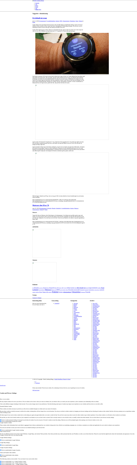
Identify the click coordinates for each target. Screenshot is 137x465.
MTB (61, 21)
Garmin (72, 287)
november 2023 (96, 306)
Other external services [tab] (5, 431)
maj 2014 (95, 366)
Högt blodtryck (81, 287)
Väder (74, 338)
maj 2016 (95, 343)
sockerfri (102, 289)
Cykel (65, 287)
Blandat (53, 208)
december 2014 (96, 357)
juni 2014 (95, 365)
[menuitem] (70, 8)
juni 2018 (95, 335)
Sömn (76, 21)
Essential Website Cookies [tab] (6, 406)
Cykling (75, 310)
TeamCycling (76, 334)
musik (61, 289)
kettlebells (94, 287)
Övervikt (87, 292)
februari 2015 (96, 355)
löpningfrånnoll (42, 289)
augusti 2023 (95, 307)
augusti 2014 (95, 362)
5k (32, 287)
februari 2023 (96, 311)
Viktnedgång (76, 292)
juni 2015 (95, 349)
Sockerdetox (91, 289)
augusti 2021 (95, 315)
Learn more (36, 390)
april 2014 (95, 367)
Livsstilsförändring (51, 21)
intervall (87, 287)
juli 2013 (95, 374)
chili (62, 287)
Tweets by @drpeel (36, 297)
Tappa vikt (45, 292)
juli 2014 (95, 364)
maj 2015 (95, 351)
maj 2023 (95, 308)
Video (74, 339)
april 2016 (95, 344)
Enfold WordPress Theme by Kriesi (62, 379)
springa (37, 292)
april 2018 (95, 337)
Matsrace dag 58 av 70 (40, 205)
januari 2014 (95, 371)
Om (36, 4)
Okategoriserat (66, 21)
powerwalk (77, 289)
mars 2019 (95, 331)
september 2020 (96, 324)
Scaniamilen (86, 289)
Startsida (37, 3)
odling (67, 289)
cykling (68, 287)
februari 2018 (96, 338)
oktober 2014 (96, 360)
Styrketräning (76, 333)
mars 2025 (95, 303)
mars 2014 (95, 369)
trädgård (50, 292)
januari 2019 (95, 334)
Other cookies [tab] (3, 456)
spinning (33, 292)
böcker (60, 287)
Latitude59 (56, 303)
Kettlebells (58, 208)
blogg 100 (56, 287)
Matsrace (76, 208)
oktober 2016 (96, 339)
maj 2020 (95, 329)
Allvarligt (49, 208)
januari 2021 (95, 319)
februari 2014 (96, 370)
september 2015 (96, 347)
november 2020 (96, 321)
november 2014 (96, 358)
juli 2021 (95, 316)
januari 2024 (95, 304)
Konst (36, 7)
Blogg (36, 5)
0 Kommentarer (42, 21)
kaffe (74, 313)
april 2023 (95, 310)
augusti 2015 (95, 348)
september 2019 (96, 330)
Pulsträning (72, 21)
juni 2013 (95, 375)
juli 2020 (95, 326)
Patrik (33, 22)
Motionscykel (54, 289)
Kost (102, 288)
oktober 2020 (96, 322)
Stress (40, 292)
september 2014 (96, 361)
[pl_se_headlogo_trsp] (38, 0)
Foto (74, 311)
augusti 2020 (95, 325)
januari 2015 (95, 356)
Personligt (71, 289)
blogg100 (51, 287)
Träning (80, 21)
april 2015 (95, 352)
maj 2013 (95, 376)
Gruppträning (76, 312)
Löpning (35, 290)
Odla (74, 326)
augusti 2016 (95, 342)
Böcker (75, 308)
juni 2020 (95, 328)
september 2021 (96, 313)
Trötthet (61, 292)
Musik (74, 322)
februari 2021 (96, 317)
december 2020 (96, 320)
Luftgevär (75, 319)
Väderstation (83, 292)
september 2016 (96, 340)
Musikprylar (76, 324)
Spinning (75, 331)
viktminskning (67, 292)
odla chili (63, 289)
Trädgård (75, 335)
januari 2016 (95, 346)
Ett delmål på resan (39, 18)
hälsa (75, 287)
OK (33, 390)
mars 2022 (95, 312)
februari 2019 (96, 333)
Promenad (82, 289)
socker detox (96, 289)
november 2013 (96, 373)
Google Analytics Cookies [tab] (6, 422)
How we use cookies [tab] (4, 399)
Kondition (99, 287)
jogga (90, 287)
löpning (57, 21)
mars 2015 (95, 353)
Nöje (74, 325)
